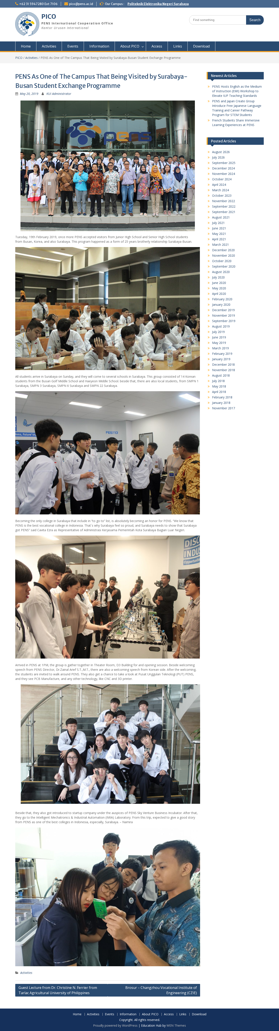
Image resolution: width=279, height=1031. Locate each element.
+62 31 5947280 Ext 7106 (38, 4)
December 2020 (223, 250)
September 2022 (223, 206)
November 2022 (223, 201)
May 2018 (219, 386)
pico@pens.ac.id (81, 4)
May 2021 (219, 234)
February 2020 (222, 299)
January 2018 (221, 403)
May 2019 (219, 343)
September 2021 (223, 212)
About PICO (129, 46)
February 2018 (222, 397)
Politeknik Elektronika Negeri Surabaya (158, 4)
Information (99, 46)
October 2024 (221, 179)
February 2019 (222, 354)
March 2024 (220, 190)
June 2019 (219, 337)
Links (177, 46)
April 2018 (219, 392)
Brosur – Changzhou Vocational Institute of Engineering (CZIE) (161, 990)
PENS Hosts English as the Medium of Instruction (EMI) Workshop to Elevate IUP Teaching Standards (237, 91)
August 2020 (221, 272)
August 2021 (221, 217)
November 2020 (223, 255)
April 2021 (219, 239)
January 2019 (221, 359)
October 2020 (221, 261)
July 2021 (218, 223)
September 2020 (223, 266)
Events (72, 46)
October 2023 (221, 195)
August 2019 (221, 326)
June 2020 (219, 283)
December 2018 (223, 364)
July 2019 (218, 332)
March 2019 (220, 348)
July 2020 (218, 277)
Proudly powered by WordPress (115, 1025)
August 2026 (221, 152)
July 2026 (218, 157)
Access (156, 46)
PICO (48, 16)
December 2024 (223, 168)
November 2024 (223, 174)
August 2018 (221, 375)
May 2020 (219, 288)
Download (201, 46)
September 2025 (223, 163)
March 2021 (220, 244)
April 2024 (219, 185)
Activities (49, 46)
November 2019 (223, 315)
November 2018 (223, 370)
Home (26, 46)
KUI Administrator (58, 94)
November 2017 (223, 408)
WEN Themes (176, 1025)
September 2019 (223, 321)
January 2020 (221, 304)
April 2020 (219, 294)
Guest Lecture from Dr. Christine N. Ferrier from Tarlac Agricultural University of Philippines (58, 990)
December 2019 (223, 310)
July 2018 (218, 381)
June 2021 (219, 228)
